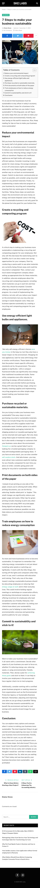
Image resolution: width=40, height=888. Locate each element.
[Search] (37, 3)
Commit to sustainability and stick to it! (18, 93)
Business (6, 15)
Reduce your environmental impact (16, 73)
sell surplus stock (8, 457)
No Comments (8, 30)
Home (3, 9)
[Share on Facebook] (7, 36)
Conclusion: (9, 95)
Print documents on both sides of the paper (19, 85)
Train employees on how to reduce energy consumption (19, 89)
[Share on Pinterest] (28, 36)
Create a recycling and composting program (20, 76)
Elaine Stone (7, 28)
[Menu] (3, 3)
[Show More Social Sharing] (36, 36)
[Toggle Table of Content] (33, 70)
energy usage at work (10, 587)
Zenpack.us (6, 446)
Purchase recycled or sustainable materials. (20, 83)
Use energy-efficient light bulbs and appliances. (17, 79)
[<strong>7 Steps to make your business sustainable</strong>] (20, 52)
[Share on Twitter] (18, 36)
